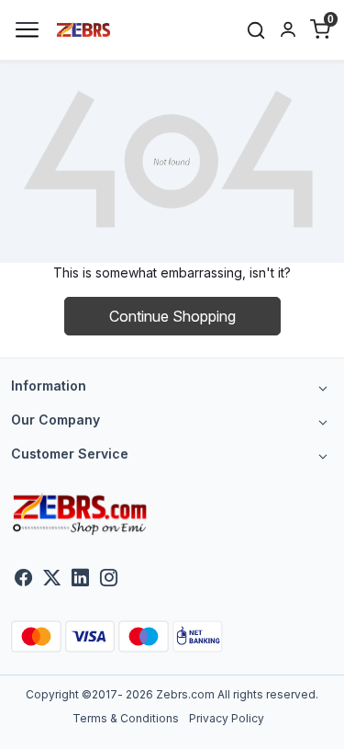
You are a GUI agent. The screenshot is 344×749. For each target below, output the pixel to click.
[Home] (84, 28)
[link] (256, 29)
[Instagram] (108, 578)
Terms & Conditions (125, 718)
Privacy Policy (226, 718)
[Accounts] (288, 29)
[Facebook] (23, 578)
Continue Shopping (172, 316)
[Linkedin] (80, 578)
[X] (51, 578)
